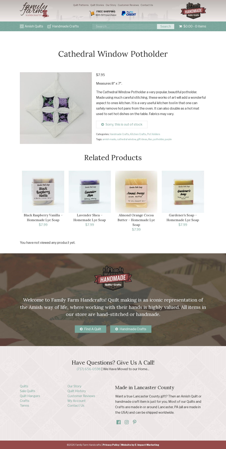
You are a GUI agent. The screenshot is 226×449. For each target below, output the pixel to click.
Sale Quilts (27, 391)
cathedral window (126, 139)
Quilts (24, 386)
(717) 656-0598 (89, 369)
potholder (158, 139)
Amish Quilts (34, 26)
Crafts (24, 401)
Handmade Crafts (65, 26)
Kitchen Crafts (138, 134)
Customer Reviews (128, 5)
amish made (109, 139)
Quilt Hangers (30, 396)
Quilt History (77, 391)
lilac (150, 139)
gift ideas (142, 139)
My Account (77, 401)
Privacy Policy (111, 444)
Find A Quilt (92, 329)
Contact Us (147, 5)
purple (168, 139)
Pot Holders (153, 134)
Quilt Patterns (81, 5)
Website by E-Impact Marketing (140, 444)
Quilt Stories (97, 5)
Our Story (111, 5)
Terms (24, 406)
